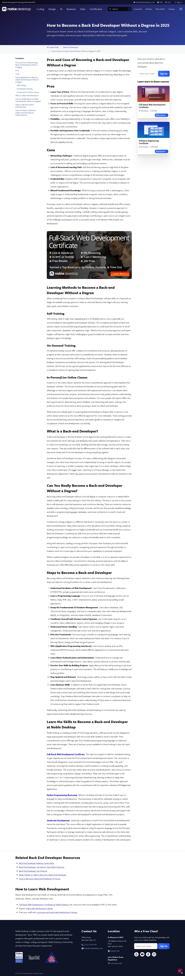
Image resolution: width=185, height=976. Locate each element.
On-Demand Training (24, 88)
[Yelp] (136, 954)
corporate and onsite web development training (57, 912)
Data (82, 9)
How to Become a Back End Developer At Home (39, 878)
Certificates (96, 9)
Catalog (171, 9)
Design (52, 9)
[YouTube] (142, 954)
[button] (180, 971)
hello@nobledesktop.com (93, 948)
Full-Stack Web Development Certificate (152, 106)
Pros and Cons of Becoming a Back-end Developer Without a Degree (26, 64)
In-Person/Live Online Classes (28, 92)
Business (71, 9)
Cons (17, 74)
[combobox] (119, 9)
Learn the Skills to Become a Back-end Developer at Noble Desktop (25, 112)
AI (61, 9)
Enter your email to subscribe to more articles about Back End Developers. (151, 62)
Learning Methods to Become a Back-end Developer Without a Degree (27, 79)
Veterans (148, 9)
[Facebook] (148, 954)
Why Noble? (160, 9)
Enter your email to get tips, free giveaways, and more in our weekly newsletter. (151, 938)
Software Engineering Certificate (149, 142)
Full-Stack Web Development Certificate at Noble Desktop (44, 904)
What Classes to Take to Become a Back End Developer (42, 874)
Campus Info (115, 951)
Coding (40, 9)
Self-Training (21, 85)
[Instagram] (154, 954)
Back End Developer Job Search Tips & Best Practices (41, 867)
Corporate (138, 9)
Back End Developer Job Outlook (33, 871)
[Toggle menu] (181, 9)
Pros (17, 70)
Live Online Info (116, 963)
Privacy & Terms (38, 973)
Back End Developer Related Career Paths (36, 863)
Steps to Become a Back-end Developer (24, 105)
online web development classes (39, 908)
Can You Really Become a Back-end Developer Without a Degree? (28, 100)
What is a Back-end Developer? (27, 95)
